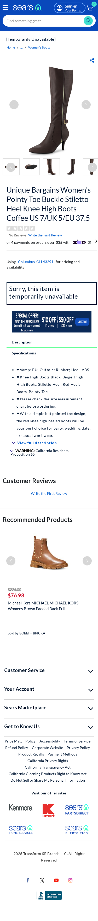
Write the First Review (45, 235)
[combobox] (49, 21)
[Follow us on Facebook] (28, 880)
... (21, 47)
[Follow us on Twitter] (42, 880)
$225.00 (14, 589)
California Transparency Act (48, 767)
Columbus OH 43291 (35, 261)
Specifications (24, 353)
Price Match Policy (20, 741)
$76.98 (16, 595)
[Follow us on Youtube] (56, 880)
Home (11, 47)
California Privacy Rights (47, 760)
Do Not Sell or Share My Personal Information (47, 780)
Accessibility (49, 741)
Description (22, 342)
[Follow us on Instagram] (70, 880)
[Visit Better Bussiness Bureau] (49, 895)
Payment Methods (62, 754)
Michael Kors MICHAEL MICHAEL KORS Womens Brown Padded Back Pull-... (43, 606)
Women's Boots (39, 47)
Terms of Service (77, 741)
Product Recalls (31, 754)
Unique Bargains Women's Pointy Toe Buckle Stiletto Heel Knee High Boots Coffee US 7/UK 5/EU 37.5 (49, 203)
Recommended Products (38, 519)
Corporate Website (48, 747)
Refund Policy (16, 747)
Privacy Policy (78, 747)
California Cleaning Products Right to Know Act (48, 773)
